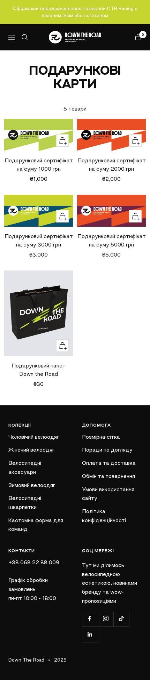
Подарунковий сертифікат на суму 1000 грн (39, 164)
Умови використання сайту (108, 494)
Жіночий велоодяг (31, 449)
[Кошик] (138, 37)
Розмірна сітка (101, 436)
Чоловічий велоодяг (33, 436)
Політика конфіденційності (104, 516)
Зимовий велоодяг (31, 485)
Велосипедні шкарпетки (24, 502)
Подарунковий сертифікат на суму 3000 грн (39, 240)
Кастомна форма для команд (35, 525)
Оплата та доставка (109, 463)
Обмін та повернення (108, 476)
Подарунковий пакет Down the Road (39, 370)
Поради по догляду (107, 449)
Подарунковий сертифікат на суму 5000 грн (111, 240)
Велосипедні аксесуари (24, 467)
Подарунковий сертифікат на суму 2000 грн (111, 164)
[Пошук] (25, 37)
